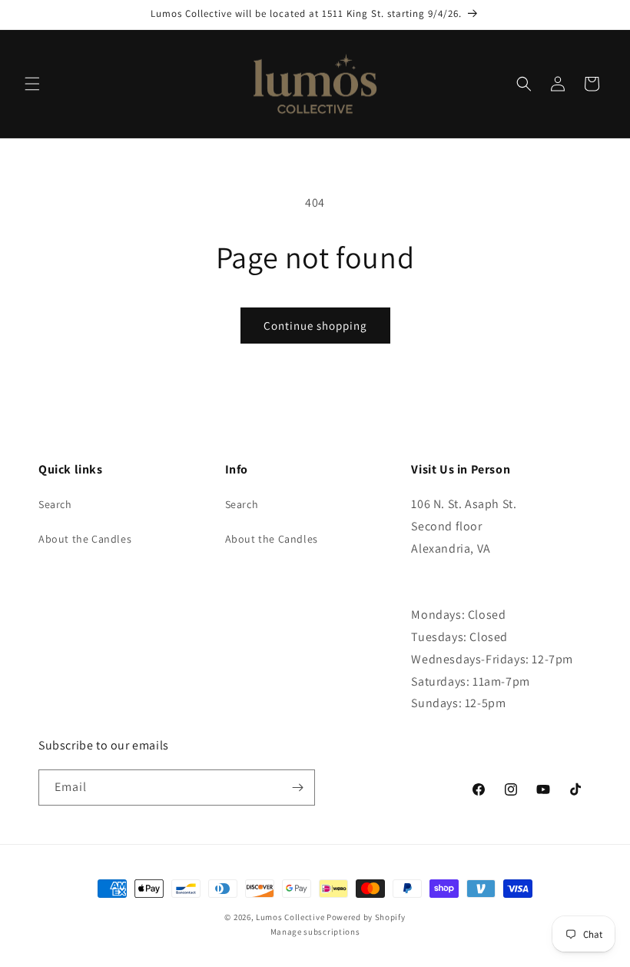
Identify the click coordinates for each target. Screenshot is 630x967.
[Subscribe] (297, 787)
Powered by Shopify (366, 917)
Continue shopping (315, 325)
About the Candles (84, 539)
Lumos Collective (290, 917)
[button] (32, 84)
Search (55, 504)
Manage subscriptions (315, 931)
